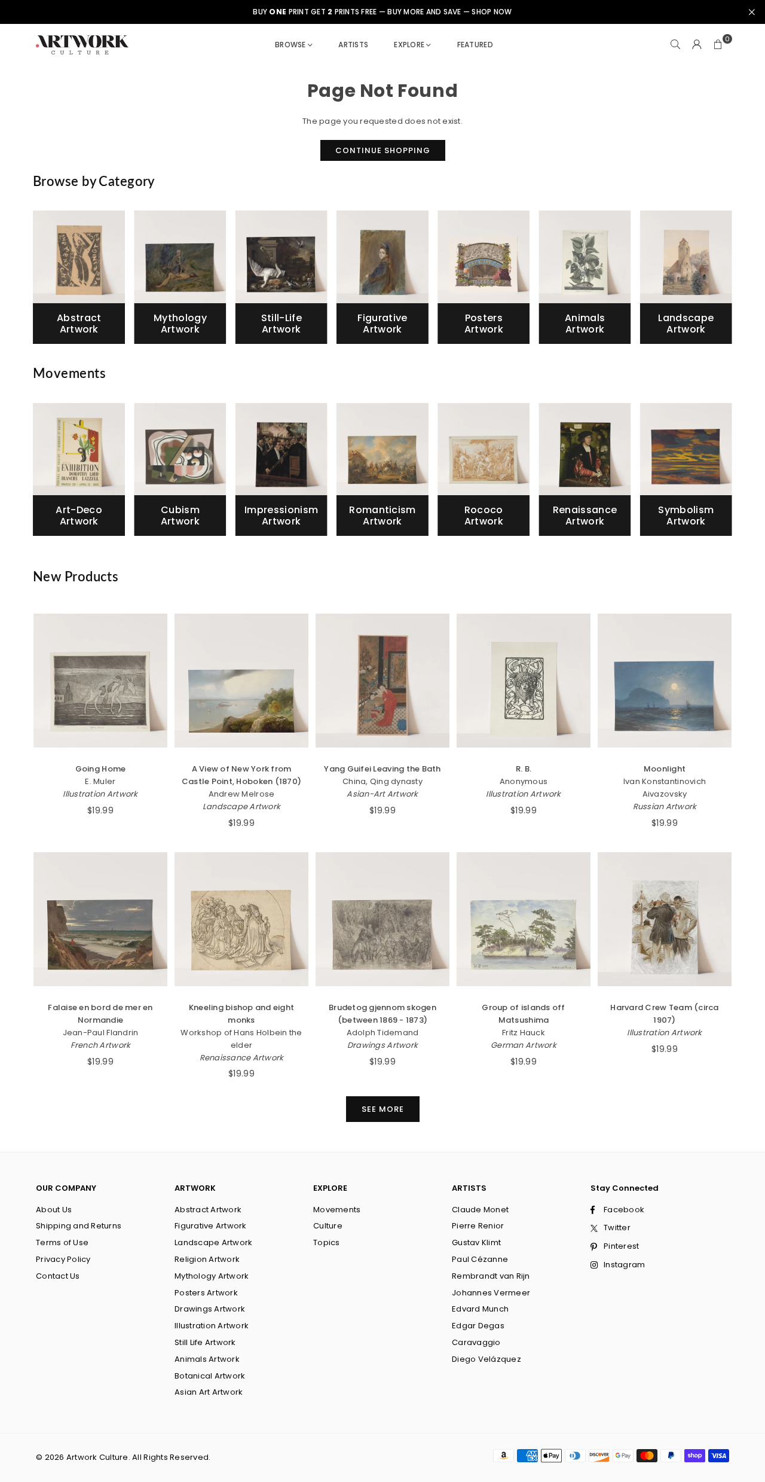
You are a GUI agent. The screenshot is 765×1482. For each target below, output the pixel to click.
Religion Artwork (207, 1259)
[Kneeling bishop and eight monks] (241, 919)
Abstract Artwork (208, 1209)
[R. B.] (523, 680)
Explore (409, 44)
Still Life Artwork (205, 1342)
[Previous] (45, 282)
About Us (54, 1209)
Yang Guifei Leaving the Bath (382, 768)
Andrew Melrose (242, 794)
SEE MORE (383, 1109)
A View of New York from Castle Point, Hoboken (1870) (241, 775)
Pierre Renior (478, 1225)
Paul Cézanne (480, 1259)
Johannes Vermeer (491, 1292)
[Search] (675, 45)
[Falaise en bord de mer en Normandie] (100, 919)
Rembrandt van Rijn (491, 1276)
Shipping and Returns (78, 1225)
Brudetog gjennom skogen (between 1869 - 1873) (382, 1014)
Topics (326, 1242)
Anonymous (523, 781)
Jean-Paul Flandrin (101, 1032)
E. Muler (100, 781)
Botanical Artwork (210, 1376)
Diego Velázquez (486, 1359)
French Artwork (101, 1045)
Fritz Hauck (523, 1032)
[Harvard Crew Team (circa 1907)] (665, 919)
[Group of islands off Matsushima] (523, 919)
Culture (327, 1225)
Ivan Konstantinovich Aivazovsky (664, 788)
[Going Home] (100, 680)
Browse (290, 44)
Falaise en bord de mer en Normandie (100, 1014)
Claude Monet (480, 1209)
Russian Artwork (665, 806)
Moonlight (665, 768)
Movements (336, 1209)
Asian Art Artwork (209, 1392)
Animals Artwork (207, 1359)
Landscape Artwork (241, 806)
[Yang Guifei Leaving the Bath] (382, 680)
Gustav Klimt (476, 1242)
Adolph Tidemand (383, 1032)
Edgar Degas (478, 1325)
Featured (475, 44)
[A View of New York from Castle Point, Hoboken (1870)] (241, 680)
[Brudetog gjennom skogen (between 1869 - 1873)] (382, 919)
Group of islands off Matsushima (523, 1014)
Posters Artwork (206, 1292)
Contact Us (58, 1276)
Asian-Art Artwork (382, 794)
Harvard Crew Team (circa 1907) (664, 1014)
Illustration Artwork (100, 794)
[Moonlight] (665, 680)
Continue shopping (382, 150)
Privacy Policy (63, 1259)
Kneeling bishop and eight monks (242, 1014)
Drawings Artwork (382, 1045)
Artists (353, 44)
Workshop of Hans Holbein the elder (241, 1039)
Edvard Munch (480, 1309)
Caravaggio (476, 1342)
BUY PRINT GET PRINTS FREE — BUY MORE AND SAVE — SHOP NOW (382, 12)
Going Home (100, 768)
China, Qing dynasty (382, 781)
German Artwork (523, 1045)
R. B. (523, 768)
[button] (718, 45)
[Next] (720, 282)
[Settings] (697, 45)
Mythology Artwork (212, 1276)
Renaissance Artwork (242, 1057)
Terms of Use (62, 1242)
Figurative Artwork (211, 1225)
